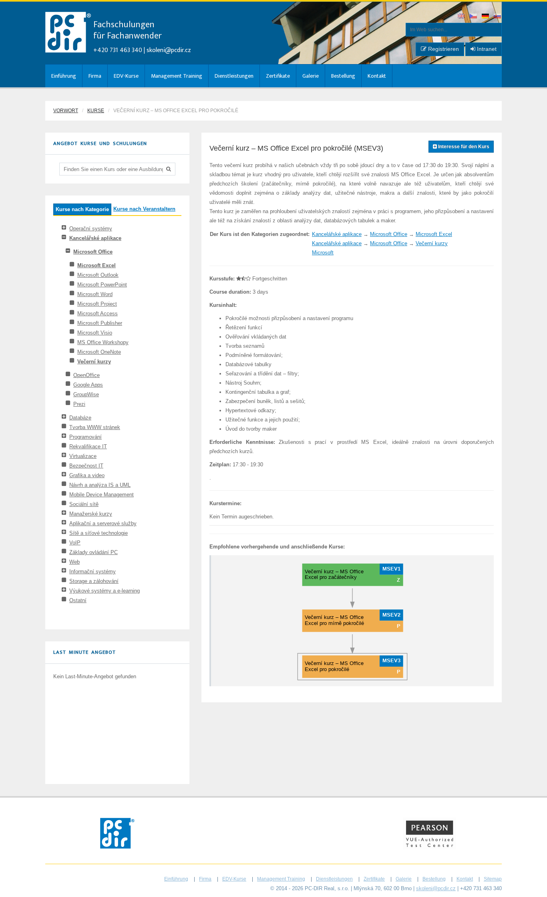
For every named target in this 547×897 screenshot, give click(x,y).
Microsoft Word (95, 294)
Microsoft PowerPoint (102, 285)
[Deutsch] (486, 17)
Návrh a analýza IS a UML (100, 485)
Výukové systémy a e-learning (104, 591)
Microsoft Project (97, 304)
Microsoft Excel (96, 265)
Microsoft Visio (94, 333)
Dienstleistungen (234, 76)
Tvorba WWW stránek (94, 427)
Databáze (80, 418)
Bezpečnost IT (86, 466)
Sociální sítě (84, 504)
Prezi (79, 404)
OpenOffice (86, 375)
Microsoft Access (97, 313)
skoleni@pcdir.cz (169, 50)
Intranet (486, 49)
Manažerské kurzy (90, 514)
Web (74, 562)
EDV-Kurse (126, 76)
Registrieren (442, 49)
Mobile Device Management (101, 495)
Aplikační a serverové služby (103, 523)
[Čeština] (474, 17)
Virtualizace (83, 456)
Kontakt (377, 76)
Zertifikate (278, 76)
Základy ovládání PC (93, 552)
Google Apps (88, 385)
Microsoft (323, 253)
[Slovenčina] (498, 17)
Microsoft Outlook (98, 275)
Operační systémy (90, 229)
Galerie (310, 76)
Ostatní (77, 600)
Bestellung (343, 76)
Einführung (63, 76)
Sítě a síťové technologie (98, 533)
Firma (94, 76)
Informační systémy (92, 571)
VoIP (74, 543)
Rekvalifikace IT (88, 446)
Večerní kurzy (94, 362)
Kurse (95, 110)
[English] (462, 17)
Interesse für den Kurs (463, 146)
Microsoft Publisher (99, 323)
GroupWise (86, 394)
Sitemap (493, 879)
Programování (85, 437)
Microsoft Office (93, 252)
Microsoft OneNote (99, 352)
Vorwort (65, 110)
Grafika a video (87, 475)
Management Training (176, 76)
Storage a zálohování (94, 581)
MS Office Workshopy (103, 342)
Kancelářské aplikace (95, 238)
